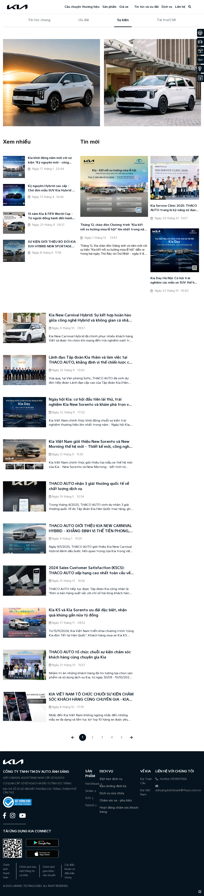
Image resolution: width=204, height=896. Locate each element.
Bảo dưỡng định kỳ (113, 786)
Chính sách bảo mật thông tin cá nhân (27, 871)
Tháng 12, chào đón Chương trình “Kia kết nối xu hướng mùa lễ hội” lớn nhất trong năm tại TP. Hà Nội (113, 227)
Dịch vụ (167, 7)
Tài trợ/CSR (166, 20)
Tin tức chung (39, 20)
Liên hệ (180, 7)
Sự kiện (123, 20)
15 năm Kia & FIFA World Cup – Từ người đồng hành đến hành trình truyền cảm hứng (50, 216)
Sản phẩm (109, 7)
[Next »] (131, 737)
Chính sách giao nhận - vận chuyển (49, 871)
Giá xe (123, 7)
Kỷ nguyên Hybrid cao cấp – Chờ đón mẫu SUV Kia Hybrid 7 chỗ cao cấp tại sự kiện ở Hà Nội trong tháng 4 (52, 188)
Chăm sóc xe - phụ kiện (116, 800)
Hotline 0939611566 (173, 779)
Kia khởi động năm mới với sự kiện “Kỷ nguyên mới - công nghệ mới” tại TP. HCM (50, 160)
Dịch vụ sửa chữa (112, 793)
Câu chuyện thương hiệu (82, 7)
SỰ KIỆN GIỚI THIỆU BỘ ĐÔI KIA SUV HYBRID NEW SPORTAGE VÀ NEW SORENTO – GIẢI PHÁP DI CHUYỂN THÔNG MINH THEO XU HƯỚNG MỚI (52, 244)
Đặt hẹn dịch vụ (111, 779)
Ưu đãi (83, 20)
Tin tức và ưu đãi (146, 7)
